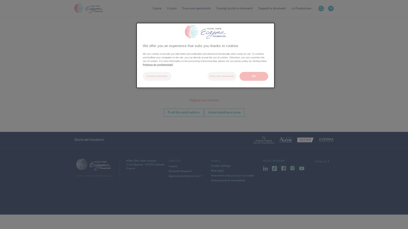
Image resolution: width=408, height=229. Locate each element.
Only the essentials (222, 76)
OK (254, 76)
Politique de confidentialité (158, 64)
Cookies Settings (157, 76)
